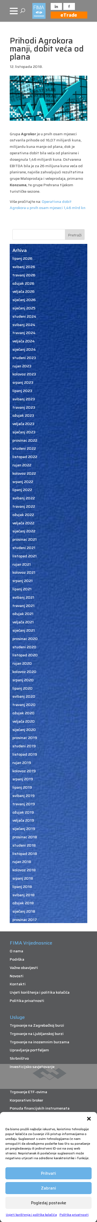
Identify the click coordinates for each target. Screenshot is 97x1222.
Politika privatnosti (74, 1214)
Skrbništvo (19, 1058)
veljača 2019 (23, 820)
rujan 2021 (21, 564)
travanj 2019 (23, 804)
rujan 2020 (22, 663)
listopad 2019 (24, 754)
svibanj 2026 (23, 267)
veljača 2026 (23, 291)
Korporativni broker (26, 1100)
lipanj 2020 (22, 688)
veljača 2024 (23, 341)
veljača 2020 (23, 721)
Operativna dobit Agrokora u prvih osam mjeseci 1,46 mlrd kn (47, 205)
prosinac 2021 (24, 539)
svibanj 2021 (23, 597)
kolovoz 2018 (24, 870)
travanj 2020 (24, 705)
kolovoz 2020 (24, 672)
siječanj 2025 (23, 308)
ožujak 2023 (23, 415)
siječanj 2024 (24, 349)
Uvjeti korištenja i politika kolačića (31, 1214)
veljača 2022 (23, 523)
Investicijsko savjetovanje (32, 1067)
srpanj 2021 (22, 581)
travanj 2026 (23, 275)
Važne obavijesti (24, 968)
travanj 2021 (23, 606)
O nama (16, 951)
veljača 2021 (23, 622)
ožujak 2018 (23, 903)
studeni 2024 (24, 316)
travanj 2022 (23, 506)
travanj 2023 (23, 407)
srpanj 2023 (22, 382)
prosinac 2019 (24, 738)
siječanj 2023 (24, 432)
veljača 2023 (23, 424)
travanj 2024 (24, 333)
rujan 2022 (21, 465)
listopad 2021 (24, 556)
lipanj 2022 (22, 490)
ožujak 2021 (22, 614)
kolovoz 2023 (24, 374)
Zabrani (48, 1188)
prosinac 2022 (24, 440)
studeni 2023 (24, 358)
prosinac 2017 (24, 920)
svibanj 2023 (23, 399)
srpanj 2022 (22, 482)
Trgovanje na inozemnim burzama (39, 1042)
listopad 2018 (24, 854)
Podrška (17, 959)
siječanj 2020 (24, 730)
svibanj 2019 (23, 796)
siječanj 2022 (23, 531)
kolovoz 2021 (23, 572)
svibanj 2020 (23, 696)
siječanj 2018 (23, 911)
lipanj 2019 (22, 787)
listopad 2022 (24, 457)
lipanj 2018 (22, 887)
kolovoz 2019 (24, 771)
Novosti (16, 976)
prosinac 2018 (24, 837)
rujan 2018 (21, 862)
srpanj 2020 (23, 680)
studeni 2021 (23, 548)
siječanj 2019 (23, 829)
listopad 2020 (25, 655)
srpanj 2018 (22, 878)
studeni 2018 (24, 845)
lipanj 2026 (22, 258)
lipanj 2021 (22, 589)
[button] (89, 1118)
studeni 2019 (24, 746)
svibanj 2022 (23, 498)
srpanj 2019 (22, 779)
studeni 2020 (24, 647)
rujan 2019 (21, 763)
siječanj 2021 (23, 630)
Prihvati (48, 1173)
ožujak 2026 (23, 283)
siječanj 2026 (24, 300)
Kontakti (18, 984)
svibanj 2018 (23, 895)
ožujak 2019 (23, 812)
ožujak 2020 (23, 713)
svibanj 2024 (23, 325)
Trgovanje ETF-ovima (28, 1092)
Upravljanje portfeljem (29, 1050)
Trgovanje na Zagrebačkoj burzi (37, 1025)
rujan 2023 (22, 366)
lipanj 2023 (22, 391)
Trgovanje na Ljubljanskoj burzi (37, 1034)
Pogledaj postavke (48, 1203)
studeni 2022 (24, 448)
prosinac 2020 (25, 639)
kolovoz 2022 (24, 473)
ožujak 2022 (23, 515)
